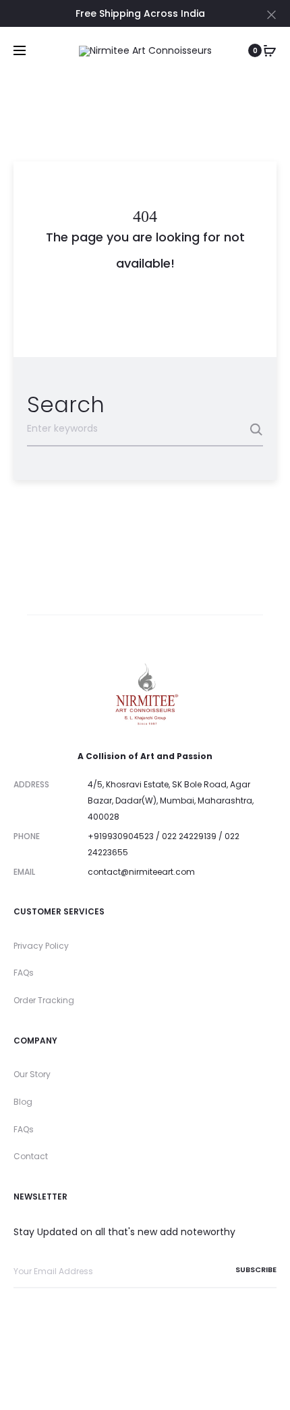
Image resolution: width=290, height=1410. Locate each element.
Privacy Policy (41, 945)
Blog (22, 1101)
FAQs (23, 972)
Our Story (32, 1074)
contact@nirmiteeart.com (141, 871)
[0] (270, 50)
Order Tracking (43, 1000)
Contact (30, 1156)
